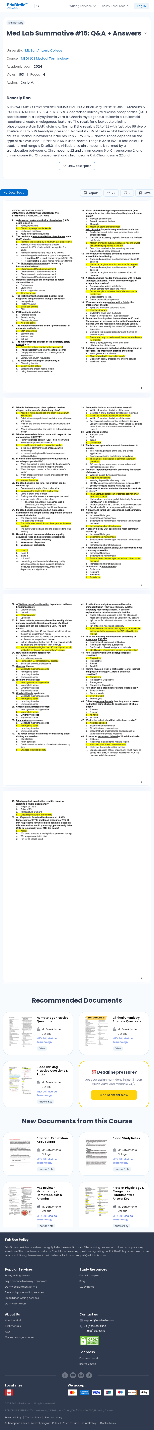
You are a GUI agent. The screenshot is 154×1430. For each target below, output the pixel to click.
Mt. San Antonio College (43, 50)
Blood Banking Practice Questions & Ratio (52, 1070)
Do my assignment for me (21, 1286)
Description (19, 98)
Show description (79, 166)
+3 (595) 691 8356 (95, 1326)
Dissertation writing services (22, 1298)
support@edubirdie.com (91, 1255)
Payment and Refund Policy (79, 1423)
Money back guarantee (19, 1337)
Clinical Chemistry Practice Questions (127, 1019)
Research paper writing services (24, 1292)
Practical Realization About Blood (52, 1140)
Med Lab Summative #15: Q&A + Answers (73, 33)
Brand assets (87, 1363)
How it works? (13, 1320)
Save (147, 193)
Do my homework (15, 1303)
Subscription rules (16, 1423)
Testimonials (13, 1326)
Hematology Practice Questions (52, 1019)
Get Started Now (114, 1095)
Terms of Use (33, 1417)
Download (16, 193)
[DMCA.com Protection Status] (114, 1341)
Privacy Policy (13, 1417)
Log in (141, 6)
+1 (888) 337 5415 (94, 1331)
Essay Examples (89, 1275)
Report (93, 193)
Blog (82, 1281)
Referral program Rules (45, 1423)
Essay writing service (17, 1275)
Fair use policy (53, 1417)
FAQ (7, 1331)
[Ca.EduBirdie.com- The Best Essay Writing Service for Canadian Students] (9, 1394)
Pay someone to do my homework (26, 1281)
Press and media (89, 1358)
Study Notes (86, 1286)
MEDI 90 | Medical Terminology (45, 58)
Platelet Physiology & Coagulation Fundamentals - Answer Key (128, 1193)
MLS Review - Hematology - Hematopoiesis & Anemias (49, 1193)
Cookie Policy (108, 1423)
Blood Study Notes (126, 1138)
